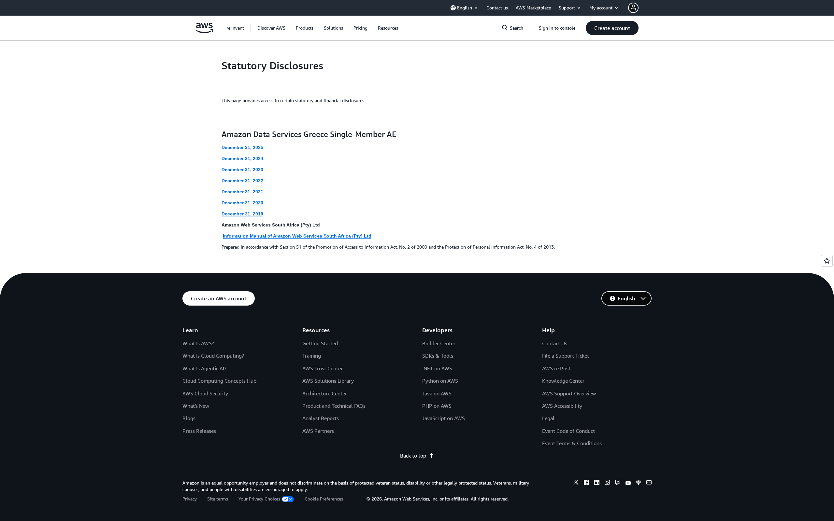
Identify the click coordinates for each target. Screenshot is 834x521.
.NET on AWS (437, 368)
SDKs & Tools (437, 355)
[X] (576, 483)
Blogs (188, 418)
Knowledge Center (563, 380)
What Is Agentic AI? (204, 368)
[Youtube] (628, 483)
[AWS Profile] (633, 8)
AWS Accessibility (562, 406)
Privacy (189, 498)
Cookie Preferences (324, 498)
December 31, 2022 (242, 180)
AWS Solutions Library (328, 380)
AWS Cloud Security (205, 393)
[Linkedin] (596, 483)
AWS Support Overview (569, 393)
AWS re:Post (556, 368)
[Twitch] (617, 483)
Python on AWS (440, 380)
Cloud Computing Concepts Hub (219, 380)
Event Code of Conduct (568, 431)
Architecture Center (324, 393)
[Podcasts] (638, 483)
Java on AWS (437, 393)
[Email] (649, 483)
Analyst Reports (320, 418)
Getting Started (320, 343)
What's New (195, 406)
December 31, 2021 (242, 191)
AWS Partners (318, 431)
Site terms (217, 498)
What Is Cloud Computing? (213, 355)
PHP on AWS (437, 406)
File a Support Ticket (565, 355)
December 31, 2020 (242, 202)
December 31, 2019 (242, 213)
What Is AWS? (198, 343)
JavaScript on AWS (443, 418)
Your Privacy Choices (259, 498)
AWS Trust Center (322, 368)
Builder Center (438, 343)
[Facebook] (586, 483)
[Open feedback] (827, 261)
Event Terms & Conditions (572, 443)
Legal (548, 418)
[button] (271, 28)
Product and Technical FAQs (334, 406)
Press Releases (199, 431)
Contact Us (554, 343)
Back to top (413, 455)
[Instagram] (607, 483)
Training (311, 355)
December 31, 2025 (242, 147)
